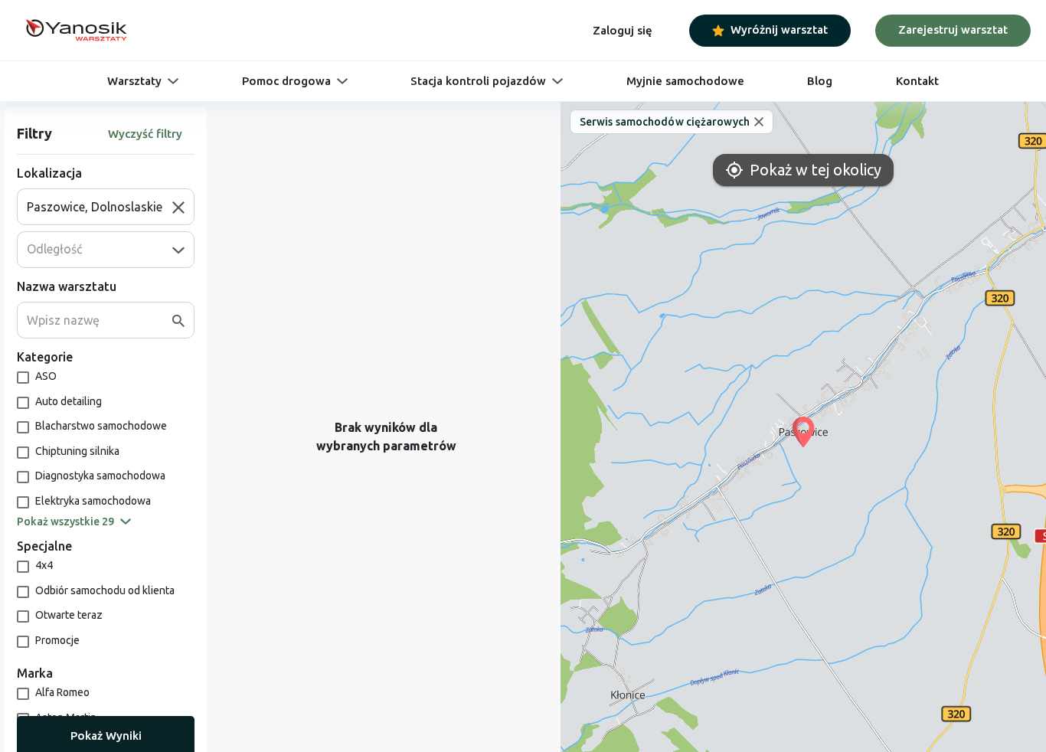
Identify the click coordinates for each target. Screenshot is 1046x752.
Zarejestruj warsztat (953, 29)
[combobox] (99, 207)
